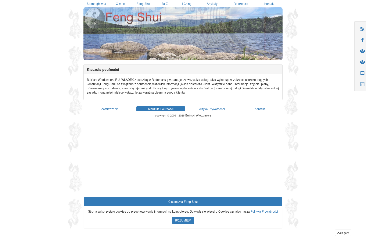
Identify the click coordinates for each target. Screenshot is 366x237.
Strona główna (96, 3)
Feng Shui (143, 3)
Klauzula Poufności (160, 109)
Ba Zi (164, 3)
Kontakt (269, 3)
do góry (344, 232)
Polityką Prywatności (264, 211)
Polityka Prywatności (211, 109)
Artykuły (212, 3)
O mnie (121, 3)
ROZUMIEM (183, 220)
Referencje (241, 3)
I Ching (186, 3)
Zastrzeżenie (110, 109)
